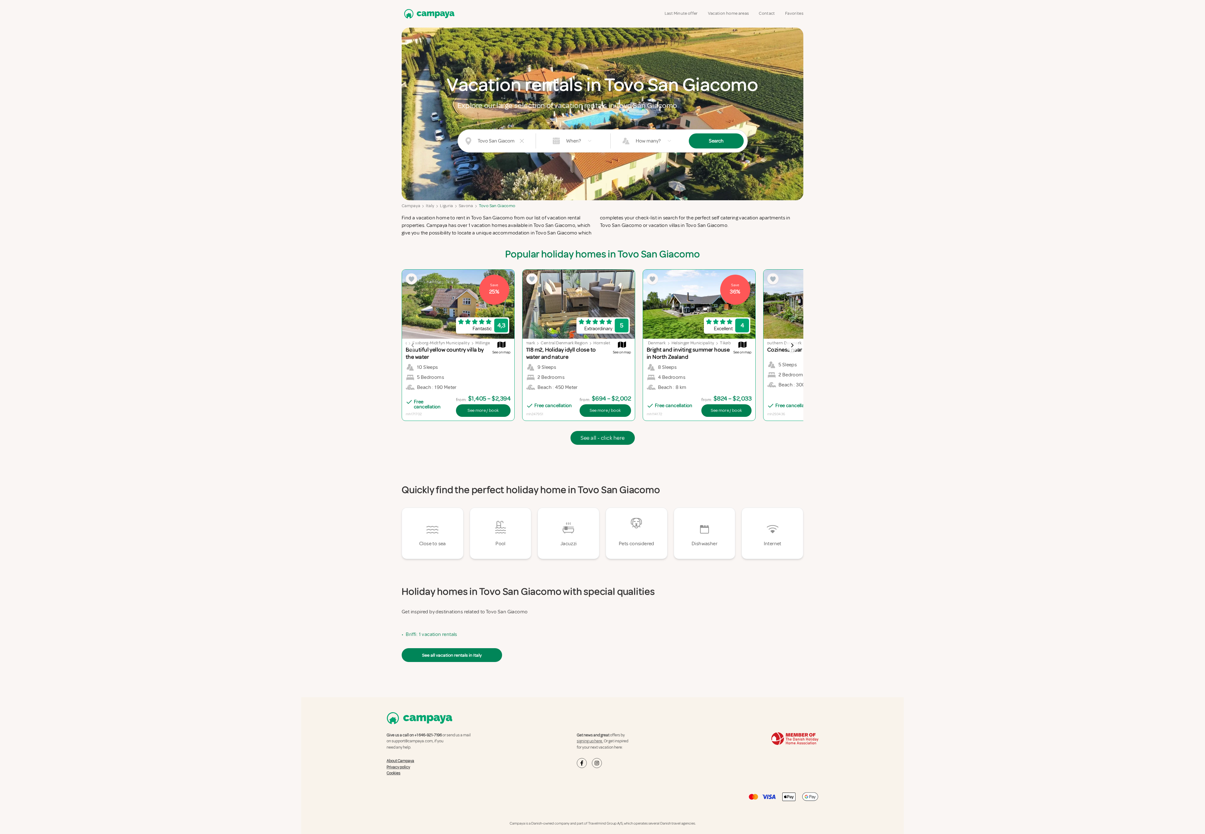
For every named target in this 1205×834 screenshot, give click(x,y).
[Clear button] (522, 141)
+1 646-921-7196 (428, 735)
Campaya (411, 205)
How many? (648, 141)
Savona (466, 205)
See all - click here (603, 437)
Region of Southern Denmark (773, 343)
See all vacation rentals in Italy (452, 655)
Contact (767, 13)
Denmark (526, 343)
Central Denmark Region (564, 343)
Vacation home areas (728, 13)
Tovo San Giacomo (497, 205)
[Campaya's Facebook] (582, 763)
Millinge (482, 343)
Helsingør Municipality (693, 343)
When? (573, 141)
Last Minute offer (681, 13)
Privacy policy (398, 767)
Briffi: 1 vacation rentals (431, 634)
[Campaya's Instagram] (597, 763)
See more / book (483, 410)
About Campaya (400, 760)
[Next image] (792, 345)
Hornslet (601, 343)
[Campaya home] (428, 13)
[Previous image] (413, 345)
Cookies (393, 773)
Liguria (446, 205)
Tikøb (725, 343)
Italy (430, 205)
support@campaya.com (412, 741)
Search (716, 141)
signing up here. (590, 741)
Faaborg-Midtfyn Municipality (441, 343)
